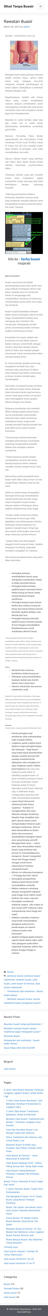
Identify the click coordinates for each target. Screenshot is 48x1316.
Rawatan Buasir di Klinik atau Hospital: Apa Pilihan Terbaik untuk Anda (24, 1148)
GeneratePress (24, 1312)
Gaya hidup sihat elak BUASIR (19, 1048)
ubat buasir (10, 1069)
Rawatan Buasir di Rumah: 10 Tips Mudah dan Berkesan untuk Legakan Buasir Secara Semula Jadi (25, 1232)
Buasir (10, 972)
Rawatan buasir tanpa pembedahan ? (23, 1024)
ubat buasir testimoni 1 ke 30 (19, 1259)
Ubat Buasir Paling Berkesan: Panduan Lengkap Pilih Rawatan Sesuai (22, 1173)
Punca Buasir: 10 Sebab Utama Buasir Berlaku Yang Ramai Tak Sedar (22, 1221)
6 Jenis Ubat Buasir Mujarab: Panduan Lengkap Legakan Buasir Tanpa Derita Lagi (24, 1093)
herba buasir (30, 259)
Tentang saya (11, 1247)
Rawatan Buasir (12, 1036)
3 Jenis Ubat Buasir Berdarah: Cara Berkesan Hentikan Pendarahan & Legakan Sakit (24, 1103)
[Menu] (40, 6)
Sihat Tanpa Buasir (19, 6)
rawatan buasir (23, 979)
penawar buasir (15, 976)
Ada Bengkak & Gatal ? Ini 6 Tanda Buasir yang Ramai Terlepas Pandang (24, 1199)
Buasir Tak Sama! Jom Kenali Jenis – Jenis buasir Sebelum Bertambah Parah (25, 1210)
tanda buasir (10, 1293)
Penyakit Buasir (12, 1288)
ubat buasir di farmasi (22, 983)
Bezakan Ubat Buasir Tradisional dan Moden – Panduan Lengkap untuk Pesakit (25, 1122)
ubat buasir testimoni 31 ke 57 (19, 1263)
